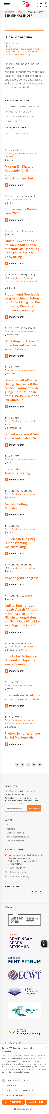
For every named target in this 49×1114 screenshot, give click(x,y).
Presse (10, 825)
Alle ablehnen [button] (37, 1102)
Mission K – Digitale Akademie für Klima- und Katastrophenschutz (20, 172)
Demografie (33, 106)
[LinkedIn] (41, 6)
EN (37, 6)
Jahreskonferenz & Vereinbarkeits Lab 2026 (22, 436)
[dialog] (24, 1079)
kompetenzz (11, 121)
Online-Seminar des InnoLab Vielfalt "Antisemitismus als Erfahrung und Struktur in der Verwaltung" (22, 249)
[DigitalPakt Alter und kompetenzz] (24, 1010)
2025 (23, 133)
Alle (8, 106)
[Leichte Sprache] (41, 3)
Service (21, 12)
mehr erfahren (16, 184)
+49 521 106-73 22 (16, 868)
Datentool (11, 829)
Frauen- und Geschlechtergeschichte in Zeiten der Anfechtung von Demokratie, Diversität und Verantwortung (22, 302)
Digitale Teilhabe (13, 112)
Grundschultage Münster (16, 506)
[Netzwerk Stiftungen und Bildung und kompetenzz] (24, 1031)
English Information (15, 840)
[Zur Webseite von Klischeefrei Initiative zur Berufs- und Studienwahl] (24, 919)
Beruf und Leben (18, 106)
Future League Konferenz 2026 (21, 211)
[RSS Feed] (41, 892)
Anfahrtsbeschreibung (18, 876)
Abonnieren (34, 808)
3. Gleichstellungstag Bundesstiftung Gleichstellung (20, 543)
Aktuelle (10, 133)
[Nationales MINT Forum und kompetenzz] (24, 960)
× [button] (46, 1047)
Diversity (27, 112)
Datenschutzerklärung (13, 803)
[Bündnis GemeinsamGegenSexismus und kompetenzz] (24, 941)
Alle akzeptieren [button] (13, 1102)
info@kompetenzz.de (18, 872)
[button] (24, 1109)
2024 (17, 133)
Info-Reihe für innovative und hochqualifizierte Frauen (21, 660)
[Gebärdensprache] (46, 3)
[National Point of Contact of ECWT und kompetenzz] (24, 975)
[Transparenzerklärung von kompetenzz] (24, 991)
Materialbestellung (15, 832)
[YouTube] (46, 6)
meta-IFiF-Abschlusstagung (17, 471)
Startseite (9, 12)
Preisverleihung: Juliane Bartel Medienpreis (22, 735)
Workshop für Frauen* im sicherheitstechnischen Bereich (21, 345)
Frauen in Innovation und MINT (20, 117)
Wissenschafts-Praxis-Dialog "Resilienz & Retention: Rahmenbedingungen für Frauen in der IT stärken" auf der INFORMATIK (22, 390)
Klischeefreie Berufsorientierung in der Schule (22, 697)
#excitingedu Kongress (21, 578)
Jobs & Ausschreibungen (18, 836)
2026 (28, 133)
